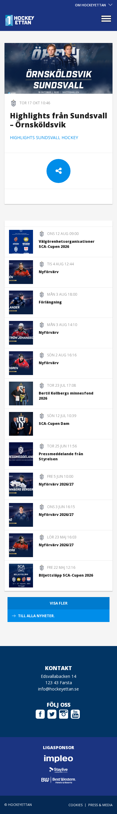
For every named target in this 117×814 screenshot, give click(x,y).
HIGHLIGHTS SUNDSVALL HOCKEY (44, 137)
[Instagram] (63, 713)
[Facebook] (40, 713)
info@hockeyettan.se (58, 689)
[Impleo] (58, 759)
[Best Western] (58, 780)
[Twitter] (51, 713)
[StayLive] (58, 769)
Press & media (100, 805)
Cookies (75, 805)
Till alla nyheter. (36, 615)
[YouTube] (75, 713)
